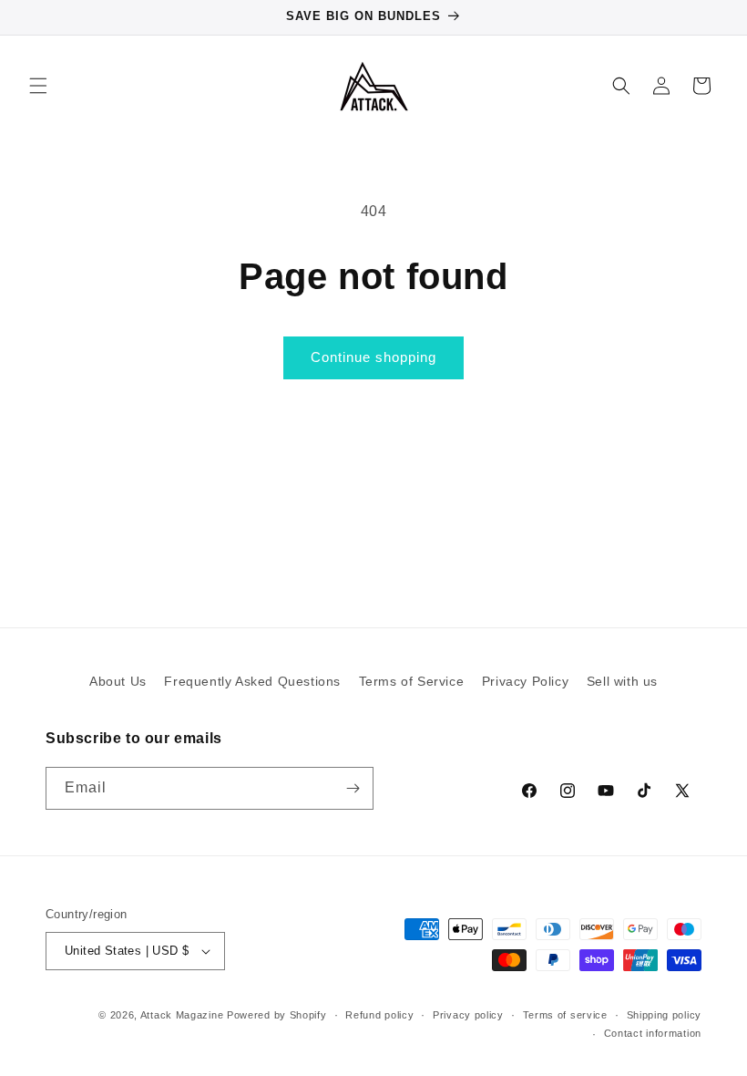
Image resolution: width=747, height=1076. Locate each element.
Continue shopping (373, 357)
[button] (38, 86)
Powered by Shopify (277, 1014)
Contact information (652, 1033)
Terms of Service (412, 681)
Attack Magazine (182, 1014)
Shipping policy (664, 1014)
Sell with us (622, 681)
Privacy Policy (525, 681)
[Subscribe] (353, 788)
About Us (118, 681)
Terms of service (565, 1014)
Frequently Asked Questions (252, 681)
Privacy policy (468, 1014)
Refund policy (379, 1014)
